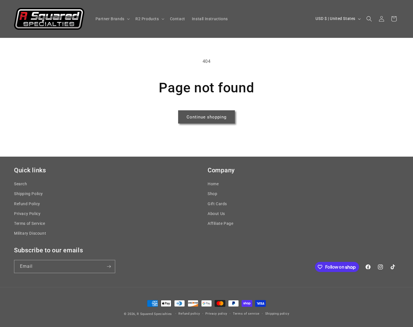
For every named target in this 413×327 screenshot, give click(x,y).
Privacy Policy (27, 213)
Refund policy (189, 313)
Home (213, 184)
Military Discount (30, 233)
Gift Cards (217, 204)
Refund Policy (27, 204)
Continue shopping (206, 117)
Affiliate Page (220, 223)
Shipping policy (277, 313)
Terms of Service (29, 223)
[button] (112, 19)
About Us (216, 213)
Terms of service (246, 313)
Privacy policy (216, 313)
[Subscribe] (109, 266)
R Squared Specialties (154, 314)
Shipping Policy (28, 193)
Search (20, 184)
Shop (212, 193)
